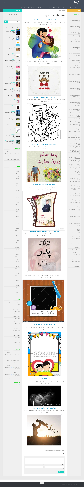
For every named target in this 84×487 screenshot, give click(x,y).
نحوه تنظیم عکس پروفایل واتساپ (75, 85)
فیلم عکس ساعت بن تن (11, 129)
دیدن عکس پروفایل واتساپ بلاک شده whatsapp (75, 96)
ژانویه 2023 (17, 245)
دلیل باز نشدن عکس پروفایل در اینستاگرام (74, 206)
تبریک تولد (46, 7)
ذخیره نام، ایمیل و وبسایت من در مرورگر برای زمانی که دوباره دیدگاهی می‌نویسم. (50, 468)
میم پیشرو (77, 256)
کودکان (34, 7)
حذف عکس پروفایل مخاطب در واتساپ (74, 89)
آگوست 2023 (17, 230)
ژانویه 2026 (17, 169)
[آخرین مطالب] (7, 28)
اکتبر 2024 (17, 199)
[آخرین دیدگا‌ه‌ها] (17, 28)
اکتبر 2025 (17, 171)
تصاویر (18, 304)
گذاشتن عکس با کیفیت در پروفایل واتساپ (75, 106)
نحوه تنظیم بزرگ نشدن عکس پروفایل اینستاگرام (74, 158)
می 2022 (17, 264)
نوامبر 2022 (17, 249)
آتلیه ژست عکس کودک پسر (74, 236)
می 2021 (17, 292)
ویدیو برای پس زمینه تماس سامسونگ (10, 32)
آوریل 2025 (17, 185)
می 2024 (17, 211)
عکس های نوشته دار (16, 340)
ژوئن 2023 (17, 233)
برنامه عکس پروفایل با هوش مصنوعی (10, 136)
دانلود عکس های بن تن (11, 124)
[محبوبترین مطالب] (12, 28)
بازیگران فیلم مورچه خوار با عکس (9, 60)
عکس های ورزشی (16, 344)
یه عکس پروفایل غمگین (75, 135)
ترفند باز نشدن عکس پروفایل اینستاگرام (74, 213)
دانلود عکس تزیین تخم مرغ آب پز (74, 217)
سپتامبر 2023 (17, 228)
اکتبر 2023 (17, 226)
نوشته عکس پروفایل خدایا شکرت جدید (75, 125)
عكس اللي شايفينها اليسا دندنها (10, 83)
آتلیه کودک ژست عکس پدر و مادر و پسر (74, 233)
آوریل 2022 (17, 266)
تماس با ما (18, 7)
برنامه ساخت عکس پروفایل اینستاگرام (75, 154)
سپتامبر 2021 (17, 283)
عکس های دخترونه (7, 140)
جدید (79, 7)
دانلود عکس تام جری (11, 95)
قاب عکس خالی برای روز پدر (49, 450)
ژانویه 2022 (17, 273)
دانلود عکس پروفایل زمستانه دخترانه (10, 142)
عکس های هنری (16, 342)
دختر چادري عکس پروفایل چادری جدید (75, 121)
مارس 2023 (17, 240)
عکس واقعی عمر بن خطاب (11, 159)
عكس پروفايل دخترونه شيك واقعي (75, 140)
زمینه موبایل (26, 7)
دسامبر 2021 (17, 275)
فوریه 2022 (17, 271)
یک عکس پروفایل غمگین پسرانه (73, 137)
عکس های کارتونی (12, 53)
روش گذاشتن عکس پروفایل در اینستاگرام (74, 196)
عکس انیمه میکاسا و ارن (13, 161)
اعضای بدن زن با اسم (75, 252)
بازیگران (50, 7)
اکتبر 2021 (17, 280)
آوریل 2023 (17, 237)
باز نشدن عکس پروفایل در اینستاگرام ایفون (75, 226)
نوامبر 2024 (17, 197)
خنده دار (41, 7)
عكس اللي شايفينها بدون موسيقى (11, 78)
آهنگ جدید (77, 247)
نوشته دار (72, 7)
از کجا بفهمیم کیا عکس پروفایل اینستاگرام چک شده (74, 185)
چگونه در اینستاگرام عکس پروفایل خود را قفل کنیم (75, 161)
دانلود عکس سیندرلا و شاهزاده (10, 43)
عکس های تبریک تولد (12, 117)
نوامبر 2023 (17, 223)
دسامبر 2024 (17, 195)
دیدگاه (62, 457)
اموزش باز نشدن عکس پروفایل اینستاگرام (74, 210)
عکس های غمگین (16, 333)
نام (42, 464)
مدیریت (62, 17)
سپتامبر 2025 (17, 173)
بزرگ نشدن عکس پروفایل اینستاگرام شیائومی (75, 199)
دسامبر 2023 (17, 221)
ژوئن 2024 (17, 209)
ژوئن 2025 (17, 180)
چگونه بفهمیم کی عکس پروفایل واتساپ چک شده (74, 92)
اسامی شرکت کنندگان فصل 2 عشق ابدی (74, 244)
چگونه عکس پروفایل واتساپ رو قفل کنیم (74, 99)
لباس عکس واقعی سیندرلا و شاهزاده (10, 38)
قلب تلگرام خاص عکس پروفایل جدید (74, 132)
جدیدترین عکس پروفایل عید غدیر (75, 128)
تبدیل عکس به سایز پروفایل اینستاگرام (75, 179)
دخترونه (22, 7)
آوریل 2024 (17, 214)
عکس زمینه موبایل (12, 30)
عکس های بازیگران (16, 314)
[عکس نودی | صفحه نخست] (76, 3)
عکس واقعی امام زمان (12, 378)
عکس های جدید (62, 10)
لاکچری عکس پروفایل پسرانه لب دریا (74, 75)
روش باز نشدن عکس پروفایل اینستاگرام (74, 230)
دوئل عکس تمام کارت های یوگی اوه (9, 90)
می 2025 (17, 183)
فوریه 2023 (17, 242)
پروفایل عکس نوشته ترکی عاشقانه (75, 144)
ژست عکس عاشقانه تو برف (74, 112)
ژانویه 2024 (17, 218)
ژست (61, 7)
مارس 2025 (17, 188)
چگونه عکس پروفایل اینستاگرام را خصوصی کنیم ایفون (74, 168)
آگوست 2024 (17, 204)
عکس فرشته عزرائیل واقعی (10, 151)
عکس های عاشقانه (16, 330)
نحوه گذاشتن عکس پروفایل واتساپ (75, 103)
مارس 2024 (17, 216)
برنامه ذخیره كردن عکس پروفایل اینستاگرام (75, 172)
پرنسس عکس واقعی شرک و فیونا (10, 49)
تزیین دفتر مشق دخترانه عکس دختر (74, 220)
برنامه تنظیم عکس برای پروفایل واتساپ (74, 82)
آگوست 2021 (17, 285)
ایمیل (63, 464)
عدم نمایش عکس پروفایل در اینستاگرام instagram (74, 189)
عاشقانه (68, 7)
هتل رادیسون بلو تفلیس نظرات (10, 112)
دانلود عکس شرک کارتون (11, 54)
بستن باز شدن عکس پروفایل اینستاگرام (74, 182)
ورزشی (31, 7)
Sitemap (45, 480)
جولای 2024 (17, 207)
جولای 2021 (17, 287)
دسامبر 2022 (17, 247)
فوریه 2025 (17, 190)
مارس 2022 (17, 268)
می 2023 (17, 235)
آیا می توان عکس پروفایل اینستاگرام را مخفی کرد (75, 151)
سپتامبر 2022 (17, 254)
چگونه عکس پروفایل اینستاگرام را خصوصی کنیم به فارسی (74, 165)
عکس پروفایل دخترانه (75, 261)
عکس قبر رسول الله (8, 153)
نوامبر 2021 (17, 278)
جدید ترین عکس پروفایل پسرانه (74, 118)
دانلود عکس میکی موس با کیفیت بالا (10, 67)
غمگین (64, 7)
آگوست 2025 (17, 176)
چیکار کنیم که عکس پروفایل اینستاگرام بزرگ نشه (75, 147)
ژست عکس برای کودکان (75, 238)
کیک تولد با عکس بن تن (11, 118)
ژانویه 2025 (17, 192)
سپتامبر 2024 (17, 202)
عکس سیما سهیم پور (75, 259)
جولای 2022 (17, 259)
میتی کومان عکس (12, 72)
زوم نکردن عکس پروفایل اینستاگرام (75, 175)
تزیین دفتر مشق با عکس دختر (74, 223)
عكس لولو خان (12, 106)
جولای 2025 (17, 178)
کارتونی (38, 7)
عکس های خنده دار (16, 323)
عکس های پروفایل (12, 134)
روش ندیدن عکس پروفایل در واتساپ (74, 110)
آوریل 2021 (17, 294)
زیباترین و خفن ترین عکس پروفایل (75, 116)
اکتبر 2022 (17, 252)
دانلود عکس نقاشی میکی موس (10, 100)
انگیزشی (54, 7)
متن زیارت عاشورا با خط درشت (74, 249)
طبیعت (58, 7)
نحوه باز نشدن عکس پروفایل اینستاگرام (74, 203)
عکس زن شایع (76, 254)
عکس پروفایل (76, 266)
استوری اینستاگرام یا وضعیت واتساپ (13, 302)
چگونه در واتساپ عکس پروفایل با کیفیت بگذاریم (74, 78)
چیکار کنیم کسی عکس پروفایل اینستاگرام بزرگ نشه (74, 192)
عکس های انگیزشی (16, 311)
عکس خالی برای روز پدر (57, 450)
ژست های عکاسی (16, 306)
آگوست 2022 (17, 256)
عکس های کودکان (16, 337)
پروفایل (76, 7)
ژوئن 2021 (17, 290)
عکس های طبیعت (16, 328)
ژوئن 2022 (17, 261)
